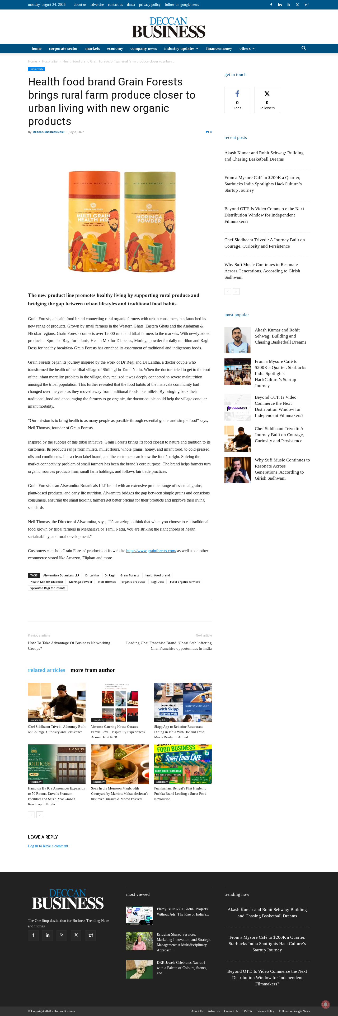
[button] (303, 48)
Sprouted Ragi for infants (47, 588)
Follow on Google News (182, 5)
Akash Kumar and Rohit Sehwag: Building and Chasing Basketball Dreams (280, 336)
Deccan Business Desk (48, 132)
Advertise (97, 5)
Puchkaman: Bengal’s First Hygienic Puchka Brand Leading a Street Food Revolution (180, 793)
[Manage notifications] (325, 1004)
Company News (143, 48)
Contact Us (115, 5)
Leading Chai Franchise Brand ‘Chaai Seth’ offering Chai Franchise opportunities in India (169, 646)
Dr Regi (110, 575)
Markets (92, 48)
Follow (267, 91)
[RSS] (289, 4)
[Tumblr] (130, 143)
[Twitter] (297, 4)
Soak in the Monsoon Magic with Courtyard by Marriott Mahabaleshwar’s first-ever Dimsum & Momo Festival (119, 793)
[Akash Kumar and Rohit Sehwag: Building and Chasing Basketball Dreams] (237, 340)
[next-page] (39, 814)
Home (36, 48)
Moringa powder (80, 582)
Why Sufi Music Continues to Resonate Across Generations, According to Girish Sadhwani (262, 271)
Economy (115, 48)
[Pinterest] (57, 143)
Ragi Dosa (157, 582)
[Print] (118, 143)
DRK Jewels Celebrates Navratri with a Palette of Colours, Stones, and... (182, 968)
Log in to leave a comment (48, 846)
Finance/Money (219, 48)
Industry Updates (179, 48)
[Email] (106, 143)
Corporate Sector (63, 48)
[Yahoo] (306, 4)
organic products (133, 582)
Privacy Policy (150, 5)
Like (237, 91)
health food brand (157, 575)
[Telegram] (142, 143)
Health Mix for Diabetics (46, 582)
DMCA (131, 5)
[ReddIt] (94, 143)
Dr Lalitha (92, 575)
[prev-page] (31, 814)
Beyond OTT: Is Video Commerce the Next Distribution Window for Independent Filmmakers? (264, 215)
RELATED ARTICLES (46, 670)
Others (245, 48)
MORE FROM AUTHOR (93, 670)
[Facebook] (271, 4)
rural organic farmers (185, 582)
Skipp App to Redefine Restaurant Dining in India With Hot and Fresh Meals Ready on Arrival (179, 732)
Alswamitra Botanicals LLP (61, 575)
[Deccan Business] (169, 27)
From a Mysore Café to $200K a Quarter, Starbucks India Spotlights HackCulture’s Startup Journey (263, 184)
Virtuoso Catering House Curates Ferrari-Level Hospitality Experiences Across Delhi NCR (118, 732)
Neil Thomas (107, 582)
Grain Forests (129, 575)
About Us (80, 5)
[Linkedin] (280, 4)
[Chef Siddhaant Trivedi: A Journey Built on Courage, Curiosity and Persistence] (57, 702)
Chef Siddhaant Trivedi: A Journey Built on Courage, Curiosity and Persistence (279, 434)
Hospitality (50, 61)
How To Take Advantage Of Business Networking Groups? (69, 646)
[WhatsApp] (69, 143)
